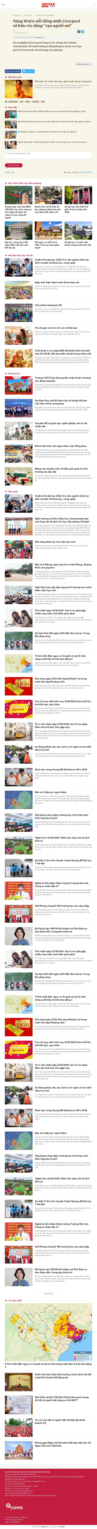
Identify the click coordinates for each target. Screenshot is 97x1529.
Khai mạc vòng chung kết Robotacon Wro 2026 (61, 769)
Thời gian (75, 172)
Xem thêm (48, 1293)
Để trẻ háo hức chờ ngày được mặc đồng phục (61, 446)
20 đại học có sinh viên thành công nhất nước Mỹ (78, 243)
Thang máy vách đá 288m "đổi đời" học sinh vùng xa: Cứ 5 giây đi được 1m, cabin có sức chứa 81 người (18, 212)
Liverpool (36, 102)
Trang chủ (17, 15)
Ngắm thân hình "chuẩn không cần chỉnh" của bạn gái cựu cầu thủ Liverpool (52, 142)
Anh (21, 102)
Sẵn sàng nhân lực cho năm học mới (55, 541)
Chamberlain (13, 102)
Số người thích (86, 172)
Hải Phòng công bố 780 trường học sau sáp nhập (62, 905)
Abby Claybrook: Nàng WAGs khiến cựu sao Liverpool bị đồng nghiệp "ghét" (52, 111)
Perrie (28, 102)
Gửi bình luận (13, 165)
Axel (43, 102)
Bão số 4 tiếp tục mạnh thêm (50, 792)
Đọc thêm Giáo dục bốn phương (24, 183)
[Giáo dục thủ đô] (48, 5)
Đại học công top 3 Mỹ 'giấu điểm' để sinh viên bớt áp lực (16, 245)
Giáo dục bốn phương (45, 15)
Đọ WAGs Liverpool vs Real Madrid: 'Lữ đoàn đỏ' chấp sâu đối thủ (47, 132)
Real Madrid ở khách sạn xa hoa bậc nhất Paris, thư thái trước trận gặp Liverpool (54, 121)
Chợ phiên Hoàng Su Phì (48, 305)
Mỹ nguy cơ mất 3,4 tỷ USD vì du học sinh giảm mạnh (47, 245)
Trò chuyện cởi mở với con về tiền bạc (56, 327)
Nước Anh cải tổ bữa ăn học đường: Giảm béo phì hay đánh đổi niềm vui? (48, 209)
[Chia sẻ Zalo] (82, 31)
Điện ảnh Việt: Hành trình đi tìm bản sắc (57, 282)
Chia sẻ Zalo (29, 71)
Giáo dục (28, 15)
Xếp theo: (67, 172)
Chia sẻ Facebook (14, 71)
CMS (45, 1527)
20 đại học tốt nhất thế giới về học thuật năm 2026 (76, 209)
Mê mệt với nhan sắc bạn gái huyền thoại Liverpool (63, 81)
